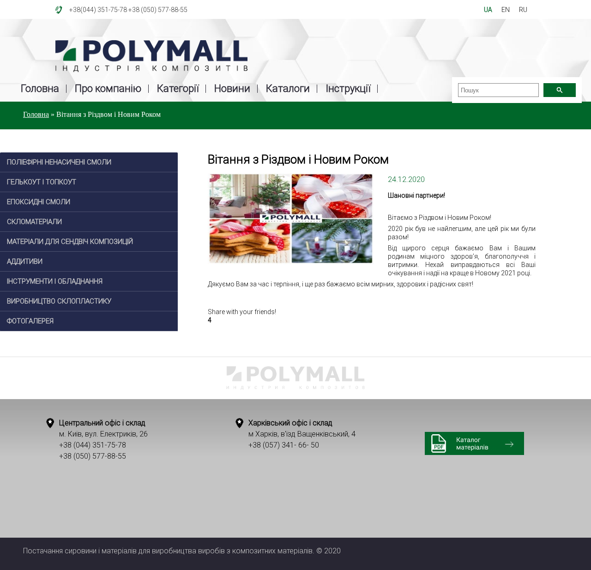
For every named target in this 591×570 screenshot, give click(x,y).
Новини (232, 89)
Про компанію (108, 89)
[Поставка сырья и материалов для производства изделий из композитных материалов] (151, 56)
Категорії (178, 89)
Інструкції (348, 89)
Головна (40, 89)
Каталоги (288, 89)
